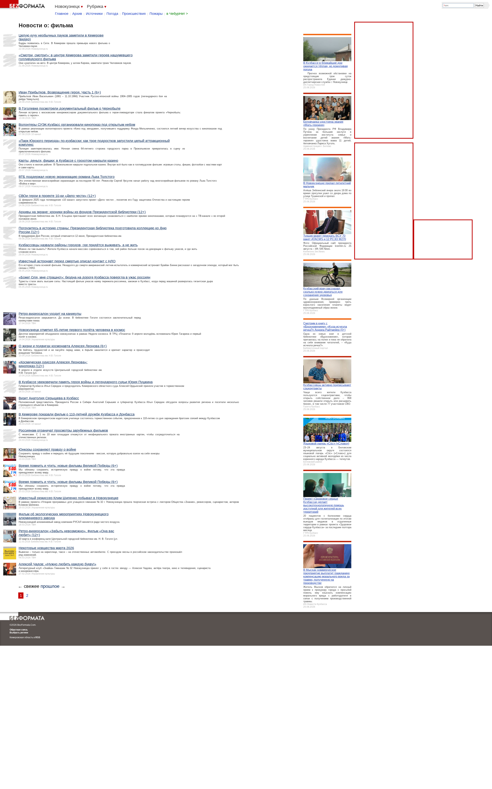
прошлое (50, 586)
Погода (112, 14)
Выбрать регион (19, 632)
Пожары (156, 14)
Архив (77, 14)
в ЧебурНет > (177, 14)
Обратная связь (19, 629)
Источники (94, 14)
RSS (37, 637)
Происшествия (134, 14)
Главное (61, 14)
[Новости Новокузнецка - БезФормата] (23, 5)
